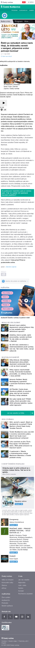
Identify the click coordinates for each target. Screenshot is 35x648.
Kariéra (20, 588)
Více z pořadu (8, 419)
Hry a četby (6, 293)
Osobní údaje (12, 641)
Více (27, 21)
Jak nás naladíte (23, 580)
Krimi (4, 297)
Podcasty (5, 603)
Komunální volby (7, 582)
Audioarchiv (23, 10)
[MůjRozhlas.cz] (3, 65)
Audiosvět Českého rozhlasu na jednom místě (15, 317)
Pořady (5, 305)
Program (14, 10)
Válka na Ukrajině (7, 580)
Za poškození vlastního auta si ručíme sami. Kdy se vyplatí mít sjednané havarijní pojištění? (16, 193)
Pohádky (5, 301)
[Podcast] (1, 109)
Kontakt (21, 591)
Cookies (4, 641)
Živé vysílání (7, 309)
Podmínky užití (23, 641)
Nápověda (21, 582)
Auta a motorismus (9, 21)
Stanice (4, 585)
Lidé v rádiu (22, 585)
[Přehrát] (3, 103)
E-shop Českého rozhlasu (13, 464)
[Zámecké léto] (17, 31)
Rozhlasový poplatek (25, 594)
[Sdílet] (5, 109)
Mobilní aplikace (7, 606)
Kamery (31, 10)
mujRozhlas (5, 287)
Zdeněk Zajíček (11, 267)
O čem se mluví (6, 56)
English (4, 643)
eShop (4, 588)
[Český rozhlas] (7, 2)
